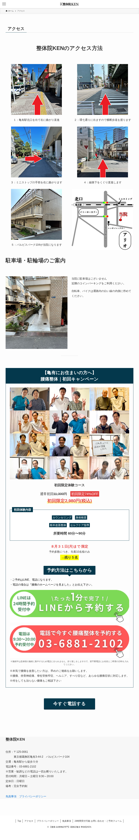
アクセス (28, 821)
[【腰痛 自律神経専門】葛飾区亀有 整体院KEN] (69, 4)
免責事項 (11, 796)
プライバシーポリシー (32, 796)
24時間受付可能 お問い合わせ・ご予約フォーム (98, 821)
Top (19, 821)
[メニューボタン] (4, 4)
